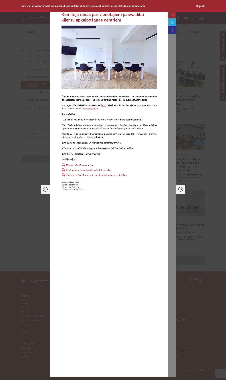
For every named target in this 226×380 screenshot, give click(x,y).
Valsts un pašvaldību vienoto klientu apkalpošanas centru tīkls (96, 175)
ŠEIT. (103, 105)
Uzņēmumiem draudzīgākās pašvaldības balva (88, 170)
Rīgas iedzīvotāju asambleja (79, 165)
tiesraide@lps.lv (90, 108)
